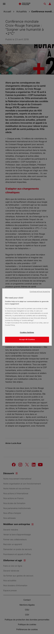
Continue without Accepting (40, 291)
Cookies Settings (27, 332)
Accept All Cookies (27, 339)
